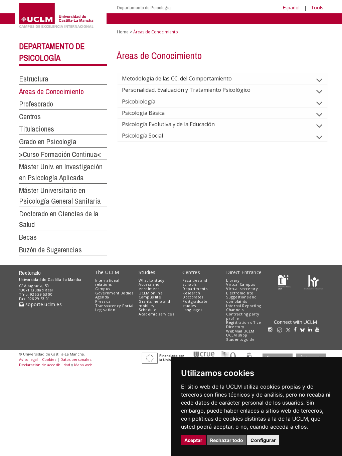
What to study (151, 280)
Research (191, 292)
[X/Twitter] (290, 329)
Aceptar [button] (193, 440)
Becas (28, 237)
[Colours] (313, 281)
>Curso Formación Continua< (60, 154)
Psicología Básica (143, 113)
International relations (107, 282)
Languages (192, 309)
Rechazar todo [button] (226, 440)
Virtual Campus (240, 284)
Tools (317, 7)
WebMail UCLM (240, 330)
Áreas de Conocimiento (51, 91)
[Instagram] (272, 329)
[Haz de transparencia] (284, 281)
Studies (147, 272)
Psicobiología (138, 101)
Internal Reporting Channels (243, 307)
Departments (194, 288)
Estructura (33, 79)
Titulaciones (36, 129)
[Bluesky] (304, 329)
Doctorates (192, 296)
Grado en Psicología (47, 142)
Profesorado (36, 104)
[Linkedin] (310, 329)
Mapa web (83, 364)
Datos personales (75, 359)
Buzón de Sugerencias (50, 250)
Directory (235, 326)
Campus (102, 288)
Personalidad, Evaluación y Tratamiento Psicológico (186, 89)
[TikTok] (281, 329)
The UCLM (107, 272)
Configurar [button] (263, 440)
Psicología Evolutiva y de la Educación (168, 124)
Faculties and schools (194, 282)
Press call (104, 301)
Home (123, 32)
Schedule (147, 309)
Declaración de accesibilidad (44, 364)
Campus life (150, 296)
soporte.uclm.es (43, 304)
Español (291, 7)
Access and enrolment (149, 286)
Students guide (240, 339)
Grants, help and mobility (154, 303)
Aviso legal (28, 359)
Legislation (105, 309)
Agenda (102, 296)
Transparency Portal (114, 305)
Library (232, 280)
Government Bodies (114, 292)
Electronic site (239, 292)
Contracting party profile (242, 316)
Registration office (243, 322)
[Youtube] (319, 329)
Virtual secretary (242, 288)
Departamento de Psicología (144, 7)
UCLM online (151, 292)
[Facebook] (297, 329)
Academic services (156, 313)
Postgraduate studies (194, 303)
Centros (30, 116)
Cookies (49, 359)
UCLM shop (236, 334)
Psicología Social (142, 135)
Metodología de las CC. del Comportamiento (177, 78)
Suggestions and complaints (241, 299)
